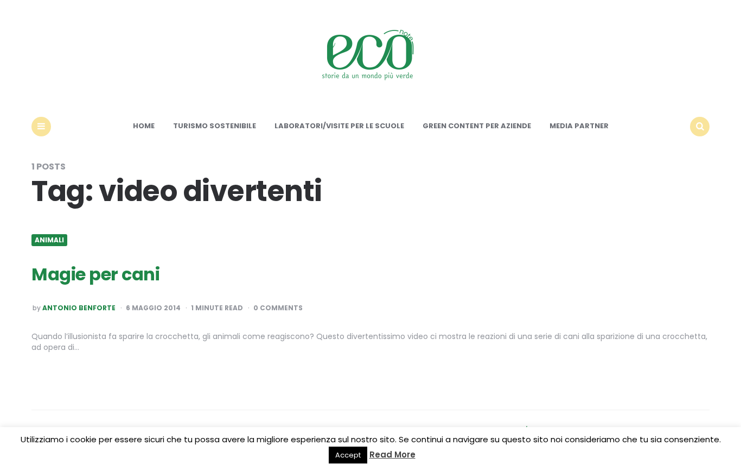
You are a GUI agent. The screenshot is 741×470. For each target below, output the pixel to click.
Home (144, 126)
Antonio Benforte (79, 308)
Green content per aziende (477, 126)
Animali (49, 240)
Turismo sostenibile (214, 126)
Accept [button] (348, 455)
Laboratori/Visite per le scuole (339, 126)
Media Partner (579, 126)
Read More (392, 454)
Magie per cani (95, 274)
